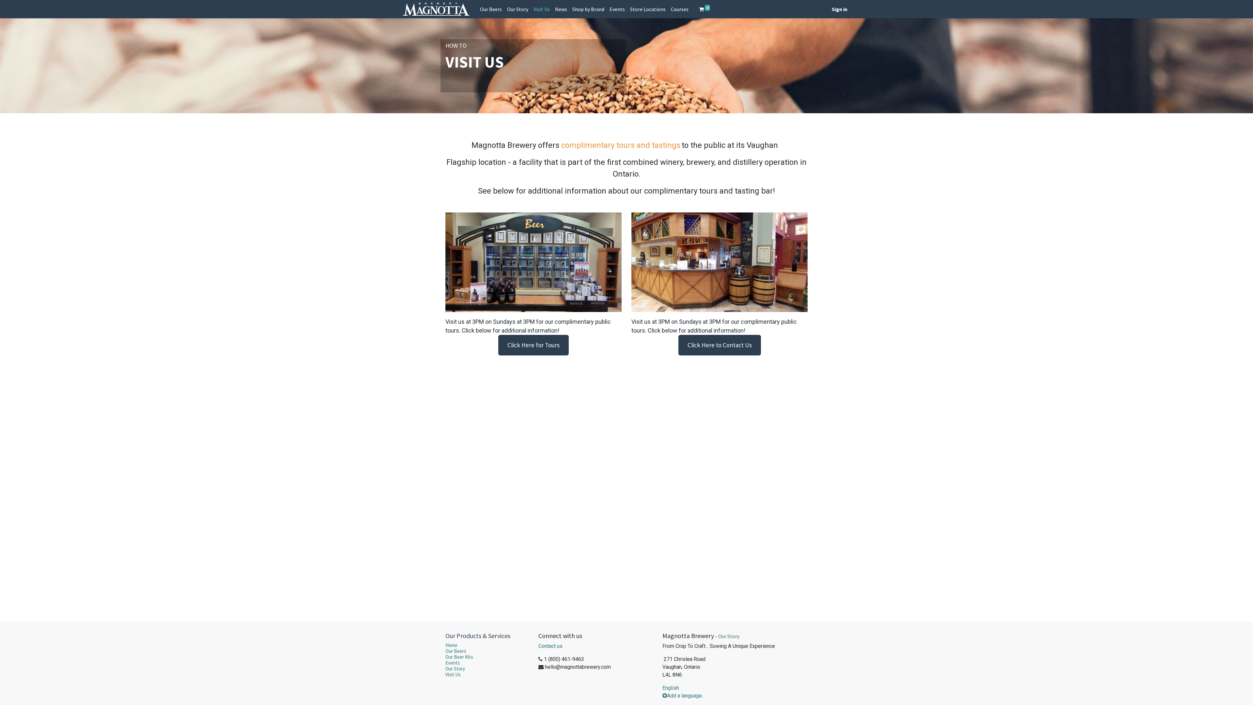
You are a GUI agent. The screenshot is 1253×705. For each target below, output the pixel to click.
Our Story (455, 669)
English (670, 688)
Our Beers (455, 651)
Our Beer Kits (459, 657)
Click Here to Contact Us (720, 345)
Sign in (839, 9)
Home (451, 645)
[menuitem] (490, 9)
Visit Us (453, 674)
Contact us (550, 646)
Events (452, 663)
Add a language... (686, 696)
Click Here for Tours (533, 345)
